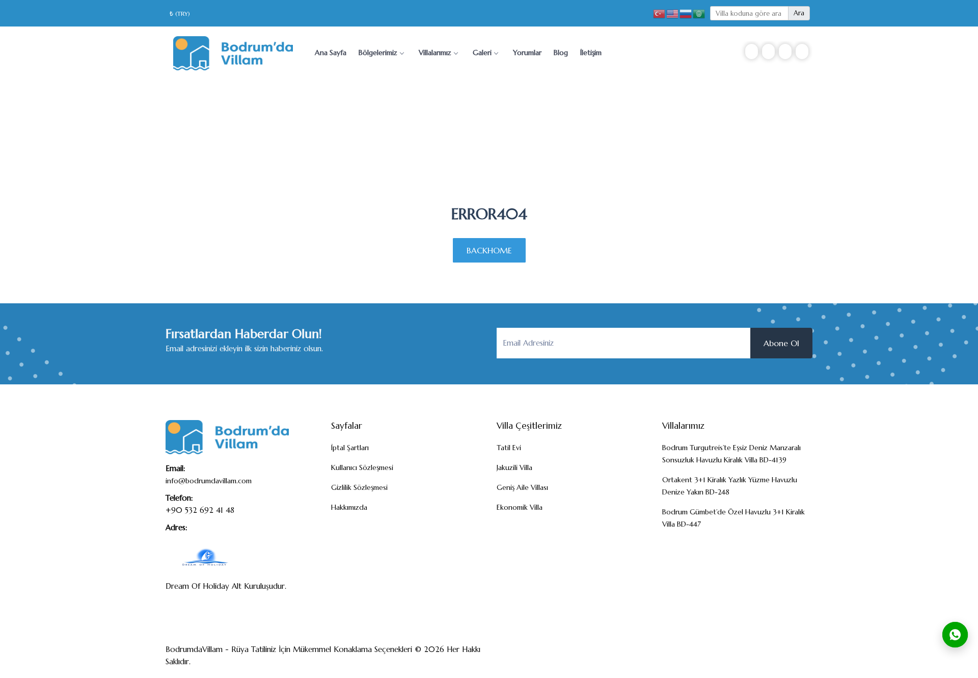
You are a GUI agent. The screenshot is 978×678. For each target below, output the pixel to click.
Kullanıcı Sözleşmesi (362, 467)
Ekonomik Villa (519, 507)
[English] (673, 13)
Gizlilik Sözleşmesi (359, 487)
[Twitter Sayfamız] (766, 657)
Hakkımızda (349, 507)
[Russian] (686, 13)
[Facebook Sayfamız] (749, 657)
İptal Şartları (350, 447)
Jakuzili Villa (514, 467)
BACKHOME (489, 250)
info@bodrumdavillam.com (209, 480)
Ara (799, 13)
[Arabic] (699, 13)
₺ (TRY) (180, 13)
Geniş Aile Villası (522, 487)
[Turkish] (659, 13)
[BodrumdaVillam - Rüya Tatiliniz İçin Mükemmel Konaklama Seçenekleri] (233, 52)
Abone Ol (781, 343)
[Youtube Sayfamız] (800, 657)
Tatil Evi (509, 447)
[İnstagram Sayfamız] (783, 657)
